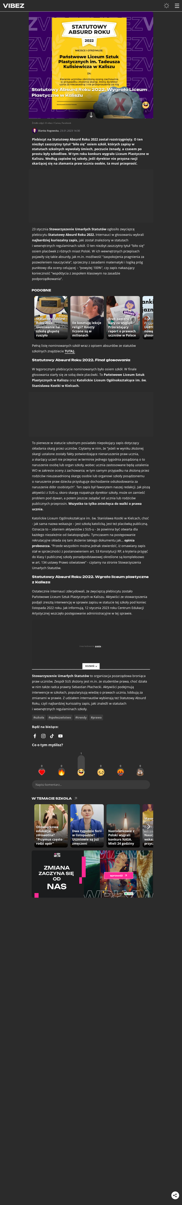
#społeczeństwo (60, 717)
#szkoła (38, 717)
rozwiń (89, 666)
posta (98, 646)
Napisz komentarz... (49, 785)
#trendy (81, 717)
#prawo (96, 717)
